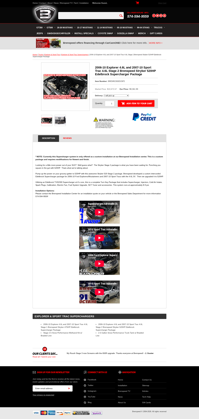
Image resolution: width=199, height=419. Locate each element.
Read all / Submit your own (44, 357)
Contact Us (147, 380)
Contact (42, 3)
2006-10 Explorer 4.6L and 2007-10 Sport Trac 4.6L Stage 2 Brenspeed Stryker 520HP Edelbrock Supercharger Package (119, 327)
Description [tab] (48, 138)
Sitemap (145, 385)
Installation (84, 3)
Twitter (90, 385)
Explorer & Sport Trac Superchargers (74, 55)
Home (35, 3)
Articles (145, 391)
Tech (76, 3)
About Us (122, 402)
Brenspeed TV (66, 3)
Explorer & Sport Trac (52, 55)
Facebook (92, 380)
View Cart (162, 3)
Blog (90, 402)
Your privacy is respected (43, 395)
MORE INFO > (155, 43)
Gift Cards (146, 402)
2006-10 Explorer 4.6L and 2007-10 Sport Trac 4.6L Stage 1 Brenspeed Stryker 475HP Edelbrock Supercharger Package (64, 327)
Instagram (92, 391)
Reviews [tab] (67, 138)
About (49, 3)
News (56, 3)
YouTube (91, 397)
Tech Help (146, 397)
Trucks (40, 55)
